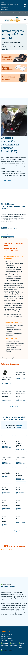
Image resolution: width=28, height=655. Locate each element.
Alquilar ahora (14, 406)
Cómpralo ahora (8, 235)
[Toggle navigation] (25, 19)
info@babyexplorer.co (7, 640)
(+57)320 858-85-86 (5, 9)
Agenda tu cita (7, 180)
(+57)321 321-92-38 (5, 4)
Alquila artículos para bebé (14, 531)
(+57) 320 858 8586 (6, 638)
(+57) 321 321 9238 (6, 634)
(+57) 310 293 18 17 (6, 636)
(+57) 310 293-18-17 (14, 4)
